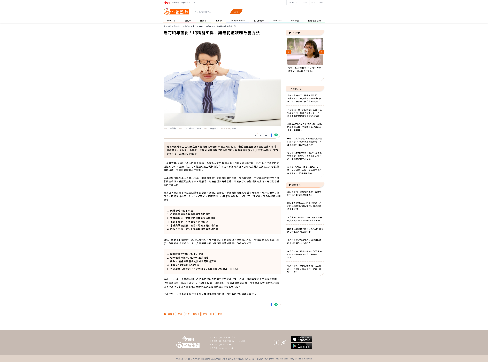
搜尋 (236, 11)
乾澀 (220, 314)
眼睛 (212, 314)
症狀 (180, 314)
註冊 (321, 2)
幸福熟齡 (167, 26)
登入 (313, 2)
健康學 (177, 26)
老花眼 (171, 314)
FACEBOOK (294, 2)
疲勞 (205, 314)
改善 (187, 314)
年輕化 (196, 314)
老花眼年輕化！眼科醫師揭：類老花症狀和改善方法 (214, 26)
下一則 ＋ (292, 329)
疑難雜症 (186, 26)
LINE (305, 2)
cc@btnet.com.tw (226, 348)
